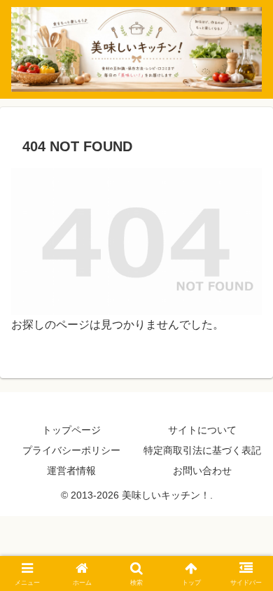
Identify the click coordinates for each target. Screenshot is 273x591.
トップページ (71, 430)
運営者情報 (71, 470)
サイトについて (202, 430)
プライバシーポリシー (71, 450)
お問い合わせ (202, 470)
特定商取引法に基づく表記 (202, 450)
